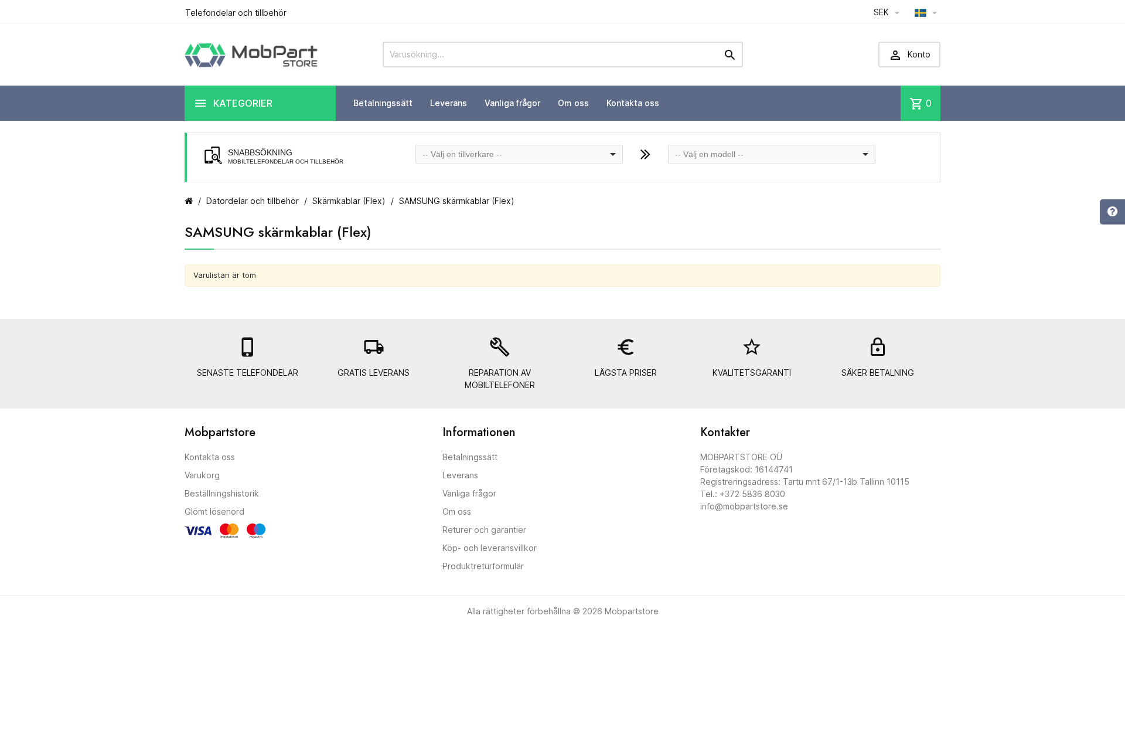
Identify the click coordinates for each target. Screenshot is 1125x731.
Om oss (573, 103)
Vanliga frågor (512, 103)
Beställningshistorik (222, 493)
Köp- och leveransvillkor (489, 548)
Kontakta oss (632, 103)
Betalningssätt (382, 103)
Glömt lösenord (214, 511)
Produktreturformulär (483, 566)
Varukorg (202, 475)
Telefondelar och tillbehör (236, 13)
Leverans (448, 103)
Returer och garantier (484, 530)
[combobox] (519, 154)
